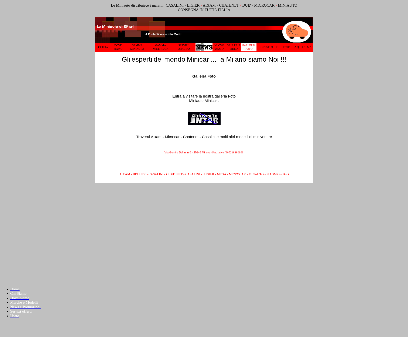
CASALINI (175, 5)
